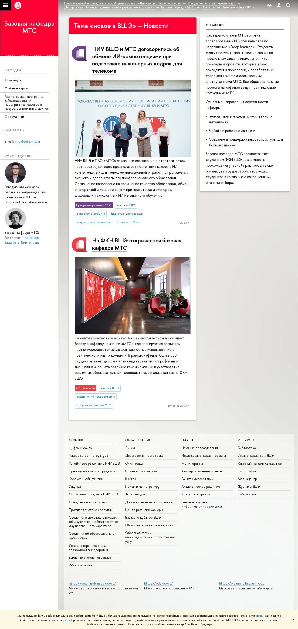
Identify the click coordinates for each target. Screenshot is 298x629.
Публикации (247, 494)
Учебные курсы (16, 88)
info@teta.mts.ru (27, 141)
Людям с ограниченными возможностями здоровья (88, 547)
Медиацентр (247, 479)
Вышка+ (131, 479)
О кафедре (13, 80)
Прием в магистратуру (142, 486)
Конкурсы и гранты (196, 494)
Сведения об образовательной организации (92, 535)
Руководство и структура (88, 455)
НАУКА (188, 440)
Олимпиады (134, 463)
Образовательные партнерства (149, 525)
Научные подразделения (200, 448)
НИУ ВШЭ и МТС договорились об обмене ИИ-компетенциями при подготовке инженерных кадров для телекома (137, 59)
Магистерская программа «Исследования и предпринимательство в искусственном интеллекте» (27, 102)
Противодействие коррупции (91, 509)
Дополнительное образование (148, 502)
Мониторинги (192, 463)
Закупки (75, 486)
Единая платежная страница (90, 557)
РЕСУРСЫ (246, 440)
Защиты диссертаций (197, 479)
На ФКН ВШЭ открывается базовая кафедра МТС (136, 244)
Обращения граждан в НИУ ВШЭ (93, 494)
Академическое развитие (201, 486)
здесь (259, 616)
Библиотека (247, 448)
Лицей (130, 448)
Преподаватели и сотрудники (92, 471)
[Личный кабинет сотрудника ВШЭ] (278, 5)
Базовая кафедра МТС (29, 27)
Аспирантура (135, 494)
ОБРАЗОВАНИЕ (138, 440)
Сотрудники (14, 116)
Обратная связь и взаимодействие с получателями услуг (150, 537)
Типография (247, 471)
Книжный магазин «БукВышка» (260, 463)
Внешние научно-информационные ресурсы (202, 504)
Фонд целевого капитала (88, 502)
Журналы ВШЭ (249, 486)
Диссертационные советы (202, 471)
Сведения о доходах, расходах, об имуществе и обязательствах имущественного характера (93, 521)
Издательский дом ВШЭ (256, 455)
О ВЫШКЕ (77, 440)
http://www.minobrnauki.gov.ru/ (92, 583)
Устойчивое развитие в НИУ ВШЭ (94, 463)
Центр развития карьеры (144, 509)
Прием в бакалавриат (141, 471)
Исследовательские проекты (204, 455)
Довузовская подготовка (144, 455)
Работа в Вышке (80, 565)
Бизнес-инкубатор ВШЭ (143, 517)
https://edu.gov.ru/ (158, 583)
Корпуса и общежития (86, 479)
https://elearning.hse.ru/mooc (241, 583)
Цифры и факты (80, 448)
